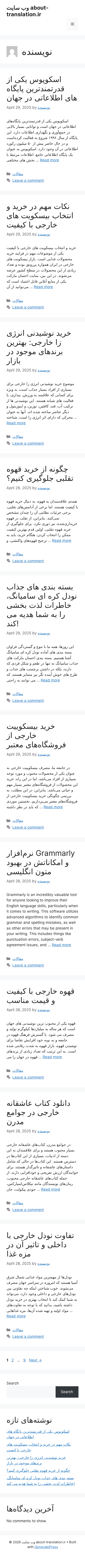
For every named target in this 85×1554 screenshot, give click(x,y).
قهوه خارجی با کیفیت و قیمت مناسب (41, 995)
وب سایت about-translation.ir (28, 11)
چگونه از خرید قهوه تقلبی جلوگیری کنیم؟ (40, 473)
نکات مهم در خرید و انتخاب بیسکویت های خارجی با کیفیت (40, 215)
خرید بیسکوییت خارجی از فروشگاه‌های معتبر (36, 735)
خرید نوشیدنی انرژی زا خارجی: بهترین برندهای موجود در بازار (39, 346)
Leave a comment (28, 180)
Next (35, 1360)
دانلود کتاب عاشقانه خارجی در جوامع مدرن (38, 1112)
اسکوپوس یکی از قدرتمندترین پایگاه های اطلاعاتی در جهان (42, 88)
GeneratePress (46, 1547)
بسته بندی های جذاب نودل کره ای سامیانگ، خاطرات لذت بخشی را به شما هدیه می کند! (42, 605)
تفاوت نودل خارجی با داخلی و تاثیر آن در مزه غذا (40, 1244)
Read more (49, 160)
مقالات (17, 174)
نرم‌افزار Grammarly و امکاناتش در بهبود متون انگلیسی (41, 862)
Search (13, 1383)
